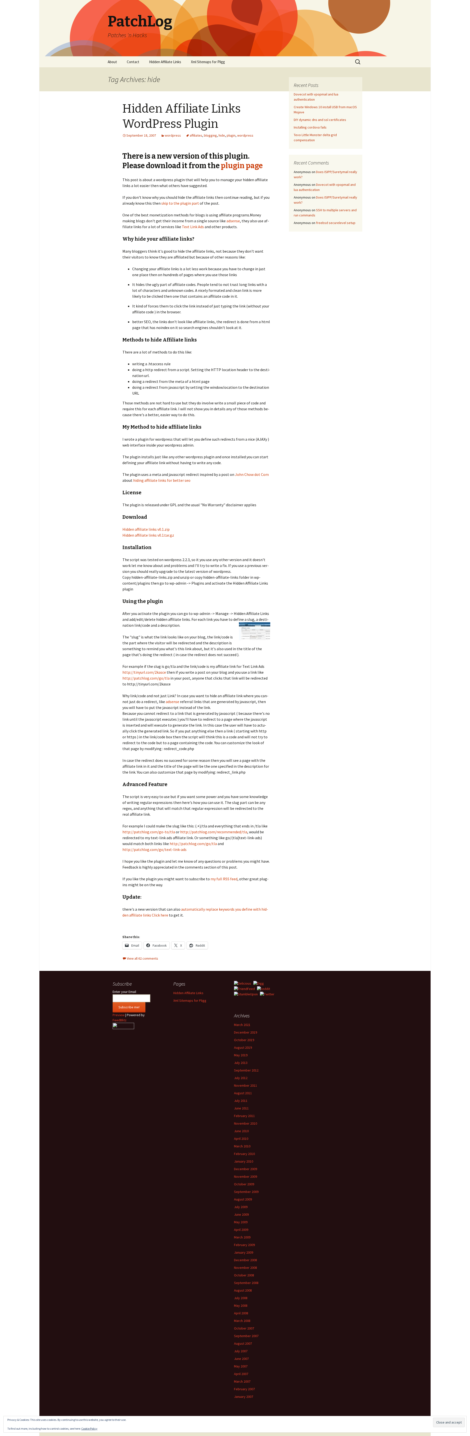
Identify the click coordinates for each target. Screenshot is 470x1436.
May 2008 (240, 1305)
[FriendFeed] (244, 988)
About (112, 61)
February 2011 (244, 1116)
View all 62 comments (142, 958)
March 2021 (242, 1025)
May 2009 (240, 1222)
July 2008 (240, 1298)
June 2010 (241, 1131)
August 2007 (243, 1343)
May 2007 (240, 1366)
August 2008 (243, 1290)
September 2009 (246, 1191)
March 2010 (242, 1146)
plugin (231, 135)
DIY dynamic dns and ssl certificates (320, 120)
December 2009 (245, 1169)
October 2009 (244, 1184)
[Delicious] (242, 983)
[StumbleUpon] (246, 994)
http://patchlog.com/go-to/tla (148, 831)
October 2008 (244, 1275)
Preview (119, 1015)
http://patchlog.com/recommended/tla (213, 831)
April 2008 (241, 1313)
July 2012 (240, 1078)
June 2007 (241, 1358)
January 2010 (243, 1161)
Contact (133, 61)
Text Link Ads (193, 226)
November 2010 (245, 1123)
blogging (210, 135)
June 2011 (241, 1108)
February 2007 (244, 1389)
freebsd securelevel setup (335, 223)
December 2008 (245, 1260)
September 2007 (246, 1336)
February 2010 (244, 1154)
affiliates (196, 135)
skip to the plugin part (180, 203)
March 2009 (242, 1237)
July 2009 (240, 1207)
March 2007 (242, 1381)
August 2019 (243, 1047)
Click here (160, 915)
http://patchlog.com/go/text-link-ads (154, 849)
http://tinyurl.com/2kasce (144, 672)
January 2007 (243, 1396)
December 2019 (245, 1032)
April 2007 (241, 1374)
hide (222, 135)
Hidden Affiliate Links (165, 61)
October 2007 (244, 1328)
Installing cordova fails (310, 127)
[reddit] (263, 988)
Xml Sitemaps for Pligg (208, 61)
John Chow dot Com (252, 474)
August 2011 (243, 1093)
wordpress (173, 135)
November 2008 (245, 1267)
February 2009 (244, 1245)
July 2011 (240, 1100)
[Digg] (258, 983)
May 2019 (240, 1055)
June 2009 (241, 1214)
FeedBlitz (120, 1020)
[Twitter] (267, 994)
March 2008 (242, 1320)
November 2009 (245, 1176)
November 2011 (245, 1085)
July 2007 (240, 1351)
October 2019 (244, 1040)
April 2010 (241, 1138)
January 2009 (243, 1252)
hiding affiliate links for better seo (161, 480)
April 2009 (241, 1229)
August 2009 (243, 1199)
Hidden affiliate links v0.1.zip (146, 529)
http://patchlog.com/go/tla (146, 678)
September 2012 (246, 1070)
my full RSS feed (224, 878)
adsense (233, 220)
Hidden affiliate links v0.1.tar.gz (148, 535)
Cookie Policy (89, 1428)
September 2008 (246, 1283)
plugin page (242, 165)
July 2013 (240, 1062)
